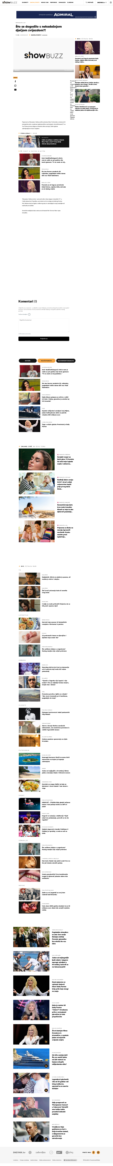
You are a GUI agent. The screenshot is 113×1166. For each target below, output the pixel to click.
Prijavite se (43, 339)
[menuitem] (111, 2)
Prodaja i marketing (24, 1160)
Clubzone (70, 2)
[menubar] (111, 2)
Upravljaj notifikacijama (71, 1160)
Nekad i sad (44, 2)
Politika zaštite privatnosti (45, 1160)
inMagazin (62, 2)
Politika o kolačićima (56, 1160)
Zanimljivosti (35, 2)
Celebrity (25, 2)
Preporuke (53, 2)
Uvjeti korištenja (33, 1160)
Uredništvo (15, 1160)
